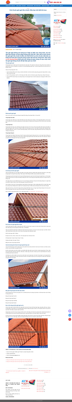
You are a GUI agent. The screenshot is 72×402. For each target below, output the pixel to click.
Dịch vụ (13, 5)
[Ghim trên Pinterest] (30, 365)
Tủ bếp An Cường (60, 42)
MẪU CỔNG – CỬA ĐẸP (21, 5)
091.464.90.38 (59, 15)
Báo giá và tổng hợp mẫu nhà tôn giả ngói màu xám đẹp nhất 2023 (19, 361)
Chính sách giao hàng (25, 386)
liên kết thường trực (35, 368)
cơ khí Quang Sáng (11, 59)
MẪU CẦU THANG (45, 5)
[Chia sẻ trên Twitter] (26, 365)
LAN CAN (52, 5)
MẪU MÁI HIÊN (30, 5)
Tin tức (57, 5)
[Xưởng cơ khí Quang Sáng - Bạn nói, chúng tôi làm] (10, 2)
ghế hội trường (58, 39)
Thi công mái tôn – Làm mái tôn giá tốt (36, 191)
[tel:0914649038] (59, 21)
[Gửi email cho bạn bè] (28, 365)
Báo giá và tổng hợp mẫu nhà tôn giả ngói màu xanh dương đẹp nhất (19, 359)
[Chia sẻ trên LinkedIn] (31, 365)
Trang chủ (8, 5)
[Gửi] (45, 2)
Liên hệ (61, 5)
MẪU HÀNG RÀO (37, 5)
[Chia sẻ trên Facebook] (24, 365)
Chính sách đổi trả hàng (25, 388)
